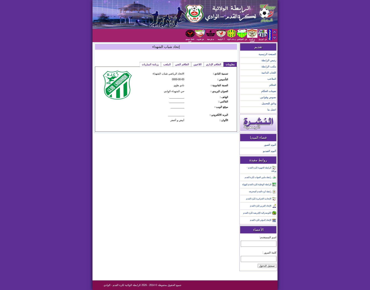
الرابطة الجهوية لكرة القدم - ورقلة (261, 169)
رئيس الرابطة (269, 60)
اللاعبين (197, 64)
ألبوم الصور (270, 144)
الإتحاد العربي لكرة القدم (260, 206)
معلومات (230, 64)
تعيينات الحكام (268, 91)
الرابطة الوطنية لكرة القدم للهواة (256, 184)
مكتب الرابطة (269, 66)
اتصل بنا (271, 109)
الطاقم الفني (182, 64)
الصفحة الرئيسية (267, 54)
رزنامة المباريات (150, 64)
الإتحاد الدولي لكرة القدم (260, 220)
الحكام (272, 85)
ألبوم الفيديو (269, 151)
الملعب (167, 64)
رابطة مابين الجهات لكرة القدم (258, 177)
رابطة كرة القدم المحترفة (260, 191)
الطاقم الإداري (213, 64)
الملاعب (271, 78)
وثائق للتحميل (269, 103)
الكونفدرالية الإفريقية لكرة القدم (257, 213)
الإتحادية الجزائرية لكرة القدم (258, 198)
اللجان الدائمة (269, 72)
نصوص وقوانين (268, 97)
